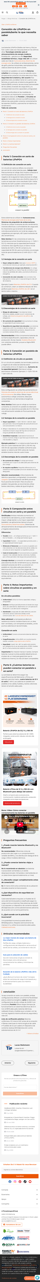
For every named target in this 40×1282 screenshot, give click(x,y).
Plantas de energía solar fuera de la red (15, 220)
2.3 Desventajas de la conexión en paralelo (17, 132)
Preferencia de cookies (9, 1278)
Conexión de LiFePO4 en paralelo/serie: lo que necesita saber (28, 18)
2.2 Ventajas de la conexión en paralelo (16, 130)
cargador (4, 479)
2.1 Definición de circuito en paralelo (16, 127)
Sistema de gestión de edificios (21, 316)
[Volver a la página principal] (20, 12)
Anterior (8, 1063)
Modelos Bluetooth (29, 340)
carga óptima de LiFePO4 (22, 641)
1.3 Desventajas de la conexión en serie (16, 120)
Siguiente (31, 1063)
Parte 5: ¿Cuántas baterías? (11, 144)
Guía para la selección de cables (15, 955)
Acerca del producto (12, 803)
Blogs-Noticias (12, 18)
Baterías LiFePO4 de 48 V (21, 289)
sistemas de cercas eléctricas (27, 392)
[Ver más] (37, 1189)
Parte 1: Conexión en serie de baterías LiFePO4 (18, 111)
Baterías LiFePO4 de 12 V (23, 284)
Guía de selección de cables (24, 615)
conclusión (6, 150)
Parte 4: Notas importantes (11, 141)
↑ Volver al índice (32, 1033)
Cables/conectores (8, 927)
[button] (37, 12)
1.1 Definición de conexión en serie (15, 114)
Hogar (3, 18)
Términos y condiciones (21, 1265)
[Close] (39, 5)
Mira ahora (8, 742)
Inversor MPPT (30, 263)
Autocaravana (6, 524)
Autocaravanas (19, 61)
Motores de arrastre (8, 392)
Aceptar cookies (31, 1278)
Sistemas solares (18, 524)
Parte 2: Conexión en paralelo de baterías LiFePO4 (19, 124)
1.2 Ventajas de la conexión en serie (15, 117)
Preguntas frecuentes (10, 147)
